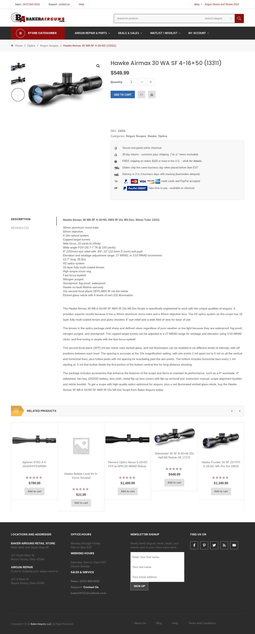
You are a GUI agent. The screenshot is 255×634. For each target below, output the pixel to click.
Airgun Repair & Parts (91, 33)
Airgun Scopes (49, 45)
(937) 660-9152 (31, 4)
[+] (150, 82)
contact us (64, 4)
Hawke (152, 136)
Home (19, 45)
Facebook (194, 545)
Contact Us (91, 587)
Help (81, 4)
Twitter (214, 545)
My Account (197, 33)
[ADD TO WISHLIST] (152, 94)
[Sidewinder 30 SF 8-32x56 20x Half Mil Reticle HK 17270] (174, 435)
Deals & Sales (128, 33)
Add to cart (122, 94)
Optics (31, 45)
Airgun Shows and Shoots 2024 (222, 4)
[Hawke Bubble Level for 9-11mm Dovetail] (81, 445)
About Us (140, 623)
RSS (224, 545)
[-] (142, 82)
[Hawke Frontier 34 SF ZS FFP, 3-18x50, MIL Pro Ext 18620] (221, 439)
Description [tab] (20, 219)
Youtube (234, 545)
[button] (98, 66)
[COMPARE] (141, 94)
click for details (192, 160)
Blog (196, 4)
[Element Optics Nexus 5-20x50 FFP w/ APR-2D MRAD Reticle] (127, 439)
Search (239, 18)
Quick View (45, 452)
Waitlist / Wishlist (163, 33)
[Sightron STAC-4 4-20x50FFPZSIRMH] (34, 439)
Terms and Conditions (202, 623)
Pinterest (204, 545)
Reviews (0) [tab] (20, 228)
